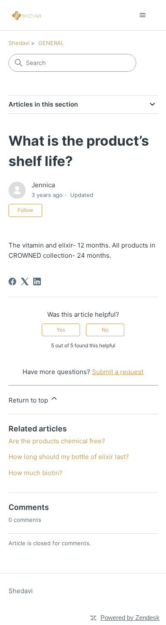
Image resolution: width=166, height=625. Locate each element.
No (105, 330)
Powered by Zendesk (130, 617)
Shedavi (19, 42)
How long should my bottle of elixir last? (69, 457)
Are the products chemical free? (57, 441)
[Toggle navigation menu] (143, 15)
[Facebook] (12, 281)
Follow (25, 210)
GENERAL (51, 42)
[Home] (27, 15)
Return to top (29, 400)
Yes (61, 330)
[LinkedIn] (37, 281)
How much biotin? (36, 473)
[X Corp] (25, 281)
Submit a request (117, 372)
